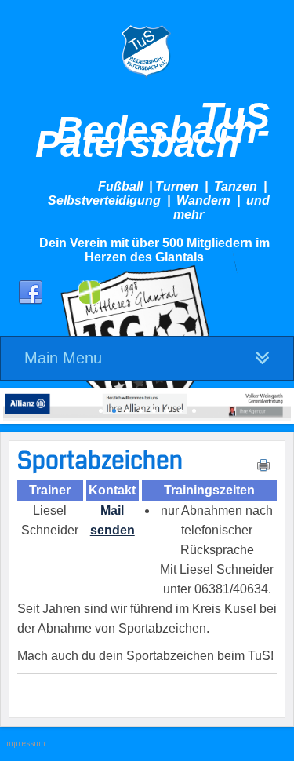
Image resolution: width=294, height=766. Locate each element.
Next (279, 402)
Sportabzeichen (100, 460)
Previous (15, 402)
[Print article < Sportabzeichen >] (263, 468)
